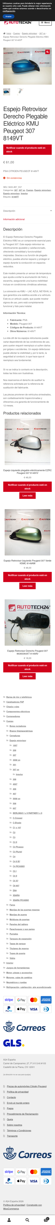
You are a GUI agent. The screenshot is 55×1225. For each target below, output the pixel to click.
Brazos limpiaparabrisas (21, 730)
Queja (10, 1119)
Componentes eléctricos (18, 711)
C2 (14, 832)
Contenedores (13, 716)
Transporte (12, 1136)
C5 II (15, 875)
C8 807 (16, 885)
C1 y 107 (17, 827)
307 (16, 190)
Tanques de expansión (21, 938)
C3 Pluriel (17, 851)
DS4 (15, 890)
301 (14, 764)
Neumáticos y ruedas (16, 982)
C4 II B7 (16, 861)
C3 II (15, 842)
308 (14, 779)
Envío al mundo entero (18, 1103)
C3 (14, 837)
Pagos (10, 1108)
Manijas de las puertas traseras (25, 909)
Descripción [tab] (9, 210)
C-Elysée (17, 822)
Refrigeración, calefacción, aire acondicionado (28, 987)
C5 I (14, 871)
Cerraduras (15, 735)
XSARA (16, 895)
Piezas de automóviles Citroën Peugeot (27, 1086)
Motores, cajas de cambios (19, 977)
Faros (12, 904)
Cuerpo (16, 33)
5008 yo (16, 798)
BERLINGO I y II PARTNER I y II (27, 813)
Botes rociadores (18, 726)
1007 (15, 745)
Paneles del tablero (19, 924)
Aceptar (9, 16)
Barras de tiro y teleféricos (19, 697)
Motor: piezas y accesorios (19, 972)
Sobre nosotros (14, 1125)
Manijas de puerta (18, 914)
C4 (14, 856)
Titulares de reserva (19, 948)
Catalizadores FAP (15, 701)
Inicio (8, 33)
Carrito (42, 1217)
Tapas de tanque (18, 943)
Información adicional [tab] (14, 219)
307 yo (42, 33)
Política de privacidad (17, 1091)
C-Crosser (17, 817)
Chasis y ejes (12, 706)
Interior (24, 193)
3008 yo (16, 759)
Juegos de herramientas (18, 967)
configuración (9, 11)
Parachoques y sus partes (22, 929)
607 (14, 808)
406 (14, 788)
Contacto (11, 1097)
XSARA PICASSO (21, 900)
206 (14, 750)
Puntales (14, 933)
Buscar (27, 1220)
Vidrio (12, 958)
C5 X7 (15, 880)
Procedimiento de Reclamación (22, 1114)
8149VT (15, 196)
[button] (47, 52)
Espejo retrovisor (29, 33)
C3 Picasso (18, 846)
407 (14, 793)
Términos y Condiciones (19, 1130)
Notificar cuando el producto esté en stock (25, 149)
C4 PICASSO (19, 866)
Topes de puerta (17, 953)
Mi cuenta (9, 1220)
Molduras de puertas (19, 919)
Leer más (27, 495)
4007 (15, 784)
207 (14, 755)
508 (14, 803)
